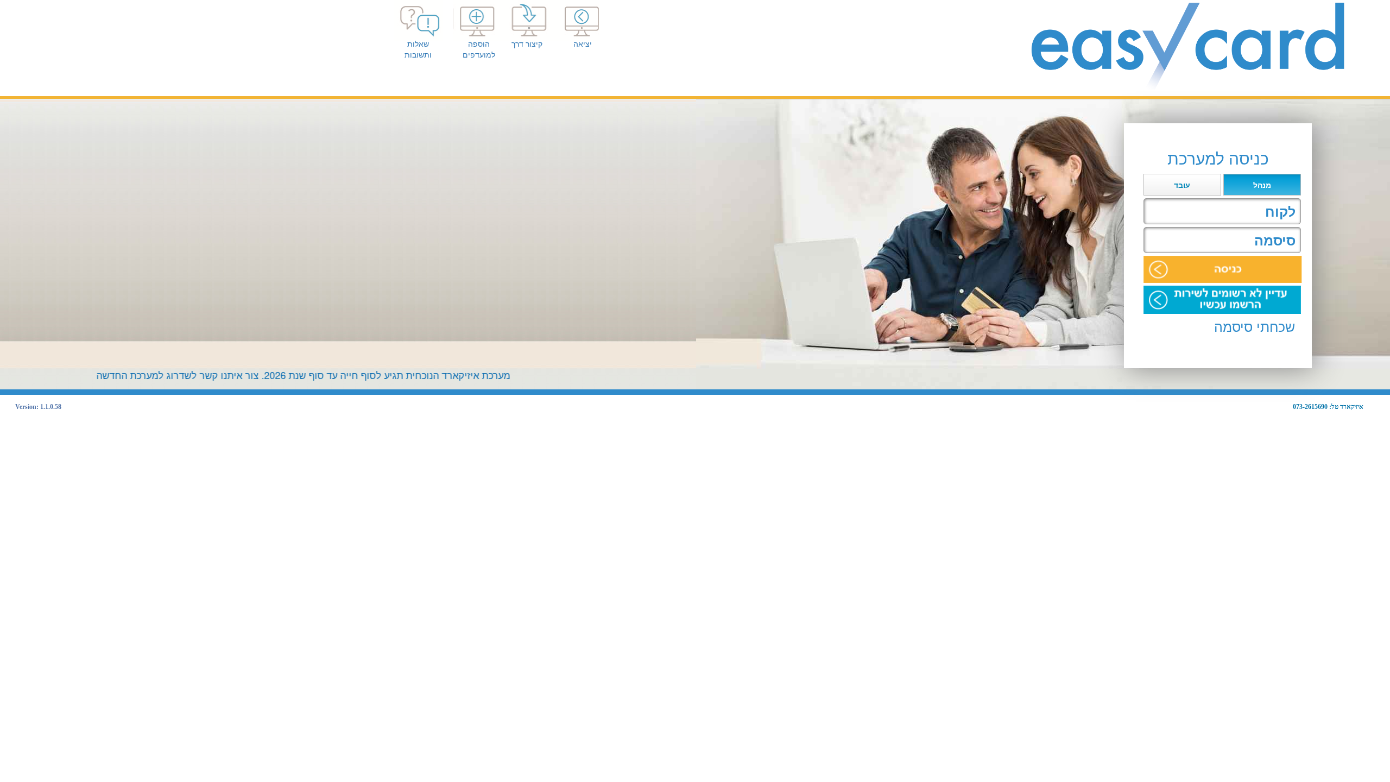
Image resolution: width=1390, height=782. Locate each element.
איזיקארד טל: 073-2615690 (1328, 407)
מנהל (1262, 185)
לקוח (1280, 211)
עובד (1182, 185)
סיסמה (1275, 240)
